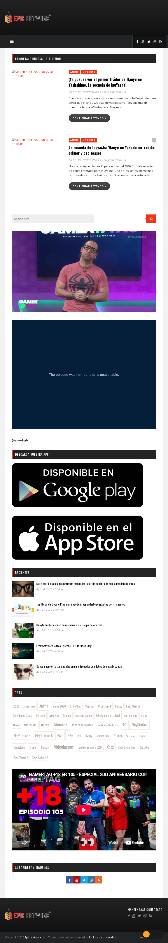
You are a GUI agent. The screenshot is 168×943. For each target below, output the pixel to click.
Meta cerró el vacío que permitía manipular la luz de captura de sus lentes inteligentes (85, 583)
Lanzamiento (130, 715)
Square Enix (102, 736)
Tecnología (19, 747)
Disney (118, 706)
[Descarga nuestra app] (77, 505)
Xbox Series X (21, 757)
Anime (74, 72)
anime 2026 (59, 706)
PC (125, 724)
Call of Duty (75, 706)
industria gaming (83, 715)
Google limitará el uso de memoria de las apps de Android (69, 625)
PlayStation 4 (22, 735)
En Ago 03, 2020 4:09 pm (84, 160)
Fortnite (40, 715)
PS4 (60, 735)
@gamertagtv (20, 440)
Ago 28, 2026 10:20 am (50, 630)
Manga (144, 715)
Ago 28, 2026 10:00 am (50, 651)
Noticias (88, 72)
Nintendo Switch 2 (108, 725)
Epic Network (33, 937)
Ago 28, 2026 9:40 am (49, 672)
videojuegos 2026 (90, 747)
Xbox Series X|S (40, 757)
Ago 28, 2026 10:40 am (50, 609)
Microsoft (30, 724)
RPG (79, 736)
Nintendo (60, 724)
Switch (142, 736)
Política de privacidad (102, 937)
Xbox (110, 747)
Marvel (16, 725)
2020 (16, 706)
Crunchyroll (104, 706)
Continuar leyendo (89, 118)
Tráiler (33, 747)
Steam (118, 735)
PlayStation (139, 724)
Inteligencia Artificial (108, 715)
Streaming (130, 736)
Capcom (89, 706)
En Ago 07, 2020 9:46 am (84, 92)
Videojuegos (64, 746)
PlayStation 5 (44, 735)
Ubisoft (45, 747)
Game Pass (54, 715)
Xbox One (144, 747)
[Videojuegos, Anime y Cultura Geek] (28, 24)
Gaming (67, 715)
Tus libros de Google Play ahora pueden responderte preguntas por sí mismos (80, 604)
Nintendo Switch (82, 724)
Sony (89, 735)
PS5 (70, 735)
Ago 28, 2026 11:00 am (50, 589)
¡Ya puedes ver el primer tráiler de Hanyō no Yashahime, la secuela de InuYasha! (105, 82)
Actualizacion (29, 706)
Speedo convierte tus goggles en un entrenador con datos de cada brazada (79, 666)
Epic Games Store (22, 715)
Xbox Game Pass (126, 747)
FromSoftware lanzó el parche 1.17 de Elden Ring (64, 645)
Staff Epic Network (115, 92)
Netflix (45, 725)
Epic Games (133, 706)
